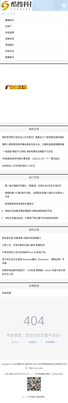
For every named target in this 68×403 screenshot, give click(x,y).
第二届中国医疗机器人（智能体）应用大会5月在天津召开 (33, 185)
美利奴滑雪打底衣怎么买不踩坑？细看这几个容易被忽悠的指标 (33, 137)
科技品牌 (9, 32)
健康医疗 (9, 57)
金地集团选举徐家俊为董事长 (19, 203)
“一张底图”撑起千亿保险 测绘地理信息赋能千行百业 (27, 151)
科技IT (8, 26)
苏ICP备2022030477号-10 (16, 374)
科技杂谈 (9, 51)
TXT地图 (31, 397)
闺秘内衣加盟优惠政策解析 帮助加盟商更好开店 (28, 211)
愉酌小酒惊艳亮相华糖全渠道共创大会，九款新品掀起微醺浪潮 (33, 144)
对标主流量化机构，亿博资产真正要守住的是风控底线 (31, 218)
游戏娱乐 (9, 45)
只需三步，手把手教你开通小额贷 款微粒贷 (23, 245)
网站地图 (40, 397)
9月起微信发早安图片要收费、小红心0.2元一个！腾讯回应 (31, 158)
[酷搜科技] (19, 9)
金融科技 (9, 38)
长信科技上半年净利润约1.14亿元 (18, 165)
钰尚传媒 (6, 293)
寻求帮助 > (51, 342)
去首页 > (33, 342)
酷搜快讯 (9, 20)
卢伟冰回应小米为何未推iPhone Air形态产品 (23, 252)
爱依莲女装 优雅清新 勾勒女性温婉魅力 (21, 238)
